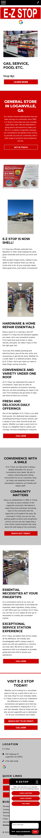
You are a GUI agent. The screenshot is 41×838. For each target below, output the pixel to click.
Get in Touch (21, 147)
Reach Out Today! (20, 533)
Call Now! (26, 803)
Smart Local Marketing (23, 831)
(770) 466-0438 (11, 761)
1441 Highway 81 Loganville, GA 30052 (13, 755)
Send (35, 832)
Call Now (21, 436)
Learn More (21, 82)
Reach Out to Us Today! (20, 721)
